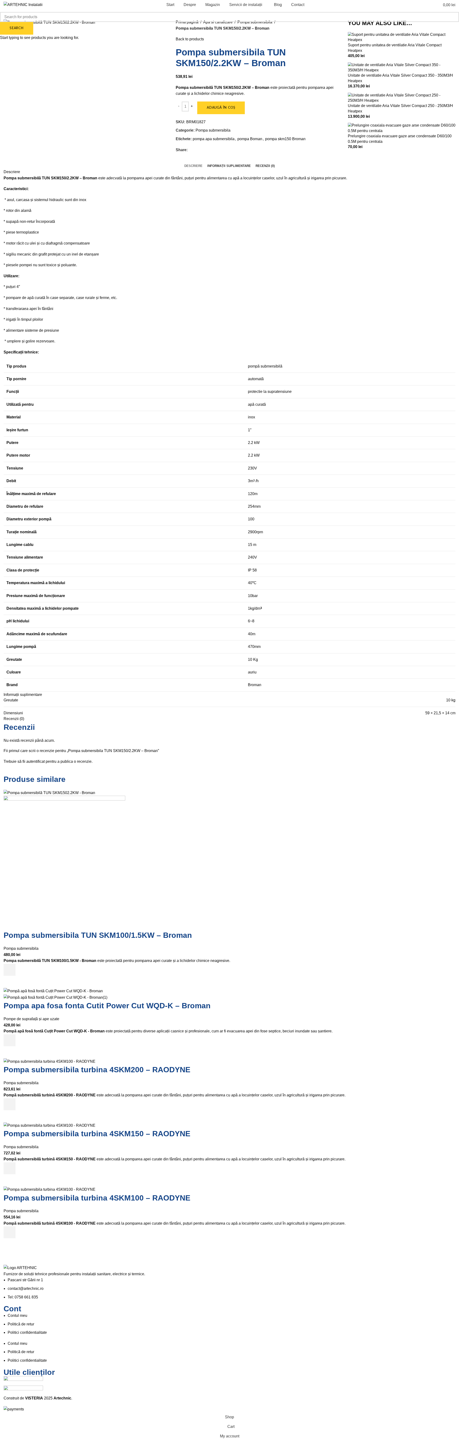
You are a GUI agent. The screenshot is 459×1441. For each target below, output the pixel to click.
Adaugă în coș (221, 107)
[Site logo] (23, 4)
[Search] (429, 5)
